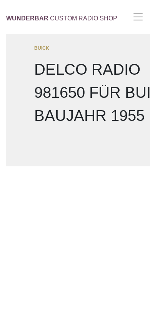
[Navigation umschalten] (138, 17)
